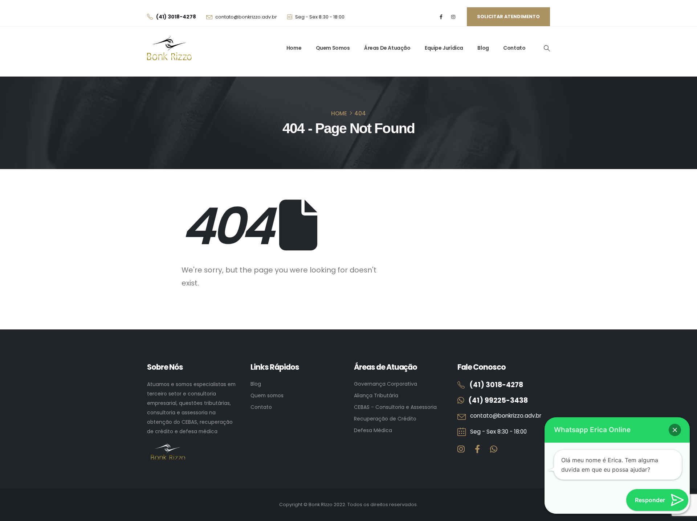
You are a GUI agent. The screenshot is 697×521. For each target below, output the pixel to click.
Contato (514, 48)
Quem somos (267, 395)
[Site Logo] (169, 48)
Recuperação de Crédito (385, 418)
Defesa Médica (373, 430)
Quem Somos (333, 48)
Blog (483, 48)
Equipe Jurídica (444, 48)
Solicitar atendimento (508, 16)
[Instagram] (453, 17)
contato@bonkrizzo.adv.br (246, 17)
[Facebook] (441, 17)
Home (293, 48)
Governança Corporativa (385, 383)
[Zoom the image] (168, 448)
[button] (546, 48)
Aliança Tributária (376, 395)
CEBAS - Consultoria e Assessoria (395, 407)
